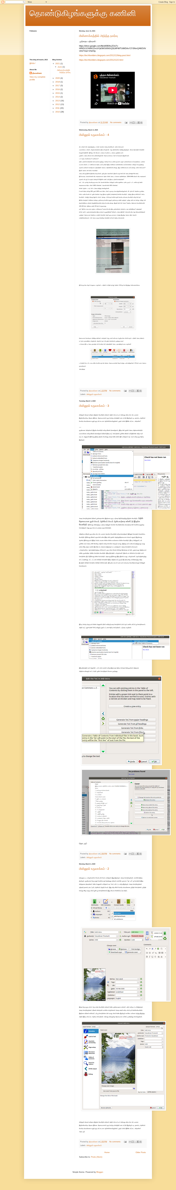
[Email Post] (126, 122)
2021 (57, 63)
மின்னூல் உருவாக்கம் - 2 (94, 868)
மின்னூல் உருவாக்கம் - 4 (94, 134)
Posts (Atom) (96, 1157)
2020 (57, 78)
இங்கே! (32, 63)
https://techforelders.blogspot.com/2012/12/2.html (101, 60)
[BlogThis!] (133, 122)
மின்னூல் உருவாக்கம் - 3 (94, 405)
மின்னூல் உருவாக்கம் (94, 394)
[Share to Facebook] (138, 122)
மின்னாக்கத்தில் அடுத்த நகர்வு (98, 36)
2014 (57, 97)
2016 (57, 89)
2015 (57, 93)
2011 (57, 108)
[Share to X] (136, 122)
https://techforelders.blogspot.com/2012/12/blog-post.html (104, 55)
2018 (57, 82)
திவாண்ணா (37, 73)
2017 (57, 85)
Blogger (99, 1172)
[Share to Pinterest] (141, 122)
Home (107, 1152)
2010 (57, 112)
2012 (57, 104)
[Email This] (131, 122)
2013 (57, 101)
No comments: (116, 122)
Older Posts (141, 1152)
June (60, 67)
